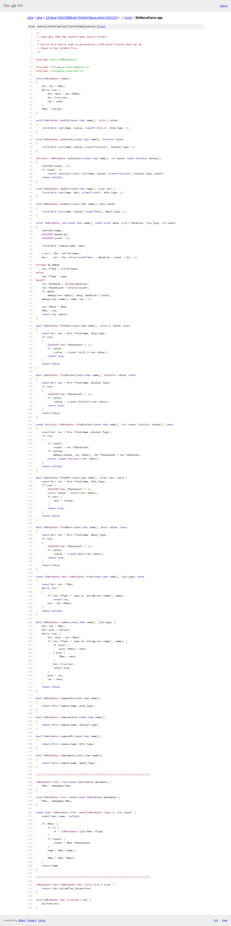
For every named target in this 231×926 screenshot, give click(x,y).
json (224, 920)
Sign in (223, 5)
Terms (41, 920)
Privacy (31, 920)
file (101, 26)
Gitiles (21, 920)
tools (128, 17)
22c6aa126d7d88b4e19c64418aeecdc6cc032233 (81, 17)
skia (30, 17)
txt (216, 920)
